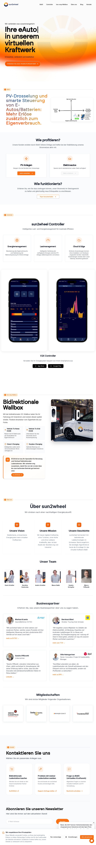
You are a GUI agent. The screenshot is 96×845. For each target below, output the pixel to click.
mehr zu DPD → (58, 674)
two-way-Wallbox (62, 4)
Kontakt (89, 4)
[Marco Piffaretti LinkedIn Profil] (89, 571)
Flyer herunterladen (46, 196)
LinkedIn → (10, 677)
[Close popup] (93, 822)
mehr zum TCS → (59, 643)
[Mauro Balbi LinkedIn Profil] (58, 571)
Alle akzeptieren (87, 837)
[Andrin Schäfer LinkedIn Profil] (43, 571)
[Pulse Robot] (11, 5)
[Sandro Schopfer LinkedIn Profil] (73, 571)
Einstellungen (72, 837)
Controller (49, 4)
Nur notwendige (55, 837)
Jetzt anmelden (25, 173)
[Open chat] (91, 840)
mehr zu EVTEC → (12, 638)
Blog (81, 4)
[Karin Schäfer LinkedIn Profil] (12, 571)
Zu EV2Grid (16, 475)
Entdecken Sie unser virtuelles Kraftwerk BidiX (21, 64)
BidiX (41, 4)
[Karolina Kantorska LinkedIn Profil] (27, 571)
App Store (41, 366)
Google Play (57, 366)
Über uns (74, 4)
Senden (62, 821)
